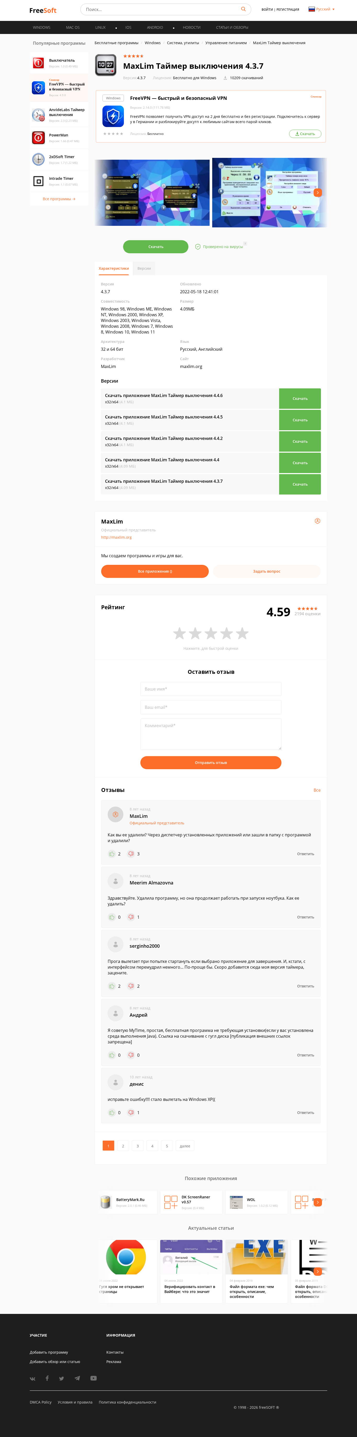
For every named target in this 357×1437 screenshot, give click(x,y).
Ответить (305, 853)
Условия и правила (75, 1402)
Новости (191, 27)
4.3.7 (134, 77)
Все (317, 790)
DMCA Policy (40, 1402)
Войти (267, 9)
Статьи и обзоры (232, 27)
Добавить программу (49, 1352)
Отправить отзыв (211, 762)
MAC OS (73, 27)
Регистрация (288, 9)
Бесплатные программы (117, 42)
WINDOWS (41, 27)
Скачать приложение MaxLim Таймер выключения (164, 395)
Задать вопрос (266, 571)
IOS (128, 27)
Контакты (115, 1352)
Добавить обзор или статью (55, 1361)
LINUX (100, 27)
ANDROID (155, 27)
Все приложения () (155, 571)
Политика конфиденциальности (127, 1402)
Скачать (155, 246)
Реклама (113, 1361)
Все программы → (59, 198)
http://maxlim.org (116, 537)
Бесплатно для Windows (194, 77)
